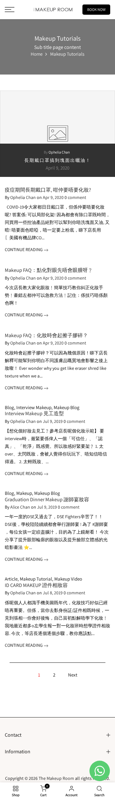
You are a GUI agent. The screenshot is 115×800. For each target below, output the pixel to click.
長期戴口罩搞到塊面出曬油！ (57, 160)
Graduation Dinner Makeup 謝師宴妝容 (47, 499)
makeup (24, 493)
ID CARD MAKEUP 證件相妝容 (36, 585)
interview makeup (33, 407)
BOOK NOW (96, 9)
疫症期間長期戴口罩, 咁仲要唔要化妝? (48, 189)
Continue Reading (24, 249)
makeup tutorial (36, 579)
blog (9, 407)
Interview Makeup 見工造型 (34, 413)
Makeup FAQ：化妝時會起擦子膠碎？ (46, 335)
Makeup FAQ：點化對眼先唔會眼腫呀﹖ (49, 270)
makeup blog (67, 407)
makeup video (68, 579)
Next (72, 675)
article (11, 579)
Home (36, 54)
